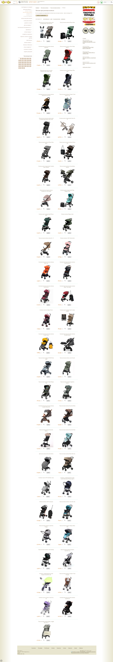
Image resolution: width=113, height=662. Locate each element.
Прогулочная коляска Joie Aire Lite (67, 501)
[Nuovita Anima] (46, 470)
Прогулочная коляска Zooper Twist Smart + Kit (67, 95)
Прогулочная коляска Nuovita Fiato (67, 429)
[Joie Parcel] (67, 614)
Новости (70, 648)
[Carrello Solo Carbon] (46, 183)
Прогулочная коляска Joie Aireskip (46, 549)
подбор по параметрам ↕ (42, 15)
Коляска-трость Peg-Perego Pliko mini (67, 71)
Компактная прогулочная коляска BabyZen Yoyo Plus (46, 95)
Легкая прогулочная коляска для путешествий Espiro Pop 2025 (46, 119)
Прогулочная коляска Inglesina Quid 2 (67, 382)
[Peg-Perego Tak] (46, 399)
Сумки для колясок (28, 20)
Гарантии (59, 648)
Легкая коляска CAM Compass (46, 501)
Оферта (81, 648)
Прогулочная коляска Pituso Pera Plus (46, 143)
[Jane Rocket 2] (67, 279)
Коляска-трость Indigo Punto (46, 310)
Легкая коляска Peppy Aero (67, 214)
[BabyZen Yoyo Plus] (46, 111)
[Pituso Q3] (67, 159)
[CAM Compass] (46, 518)
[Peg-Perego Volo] (67, 207)
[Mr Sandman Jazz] (46, 494)
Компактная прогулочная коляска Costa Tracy (46, 334)
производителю (56, 19)
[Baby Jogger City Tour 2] (46, 638)
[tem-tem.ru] (6, 3)
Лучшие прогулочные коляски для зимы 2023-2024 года (89, 42)
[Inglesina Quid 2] (67, 399)
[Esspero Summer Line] (46, 590)
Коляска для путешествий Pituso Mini (46, 215)
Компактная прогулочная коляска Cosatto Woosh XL (46, 406)
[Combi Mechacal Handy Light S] (67, 494)
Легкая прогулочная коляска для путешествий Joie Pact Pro (46, 23)
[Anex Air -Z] (46, 255)
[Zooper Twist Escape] (67, 590)
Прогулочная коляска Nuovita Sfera (67, 405)
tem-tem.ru (82, 650)
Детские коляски (44, 7)
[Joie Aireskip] (46, 566)
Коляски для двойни (28, 16)
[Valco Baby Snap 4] (67, 63)
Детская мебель (27, 25)
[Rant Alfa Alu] (67, 470)
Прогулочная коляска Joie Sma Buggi (46, 526)
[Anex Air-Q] (67, 135)
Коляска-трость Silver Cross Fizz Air (46, 598)
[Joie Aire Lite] (67, 518)
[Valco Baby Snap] (46, 87)
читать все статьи (86, 67)
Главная (37, 7)
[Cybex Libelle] (67, 327)
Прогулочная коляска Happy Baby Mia (67, 526)
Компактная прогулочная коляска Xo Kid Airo (46, 286)
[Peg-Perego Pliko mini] (67, 87)
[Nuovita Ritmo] (46, 446)
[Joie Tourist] (67, 375)
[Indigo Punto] (46, 327)
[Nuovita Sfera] (67, 422)
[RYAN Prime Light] (46, 375)
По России (46, 648)
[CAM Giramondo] (67, 255)
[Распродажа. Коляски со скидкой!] (89, 25)
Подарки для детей (28, 51)
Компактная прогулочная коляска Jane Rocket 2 (67, 263)
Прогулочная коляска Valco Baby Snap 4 (67, 47)
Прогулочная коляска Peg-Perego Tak (46, 382)
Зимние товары (27, 42)
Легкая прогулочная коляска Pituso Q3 (67, 143)
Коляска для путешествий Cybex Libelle (67, 310)
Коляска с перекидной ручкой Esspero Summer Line (46, 574)
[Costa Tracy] (46, 351)
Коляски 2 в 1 (29, 13)
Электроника (29, 40)
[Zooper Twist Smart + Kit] (67, 111)
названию (63, 19)
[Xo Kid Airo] (46, 303)
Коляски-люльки (28, 10)
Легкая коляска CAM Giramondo (67, 238)
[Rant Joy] (46, 279)
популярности (46, 19)
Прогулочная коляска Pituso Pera (67, 22)
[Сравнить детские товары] (98, 2)
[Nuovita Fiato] (67, 446)
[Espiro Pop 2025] (46, 135)
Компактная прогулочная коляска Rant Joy (46, 263)
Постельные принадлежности (24, 27)
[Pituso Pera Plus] (46, 159)
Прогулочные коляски (55, 7)
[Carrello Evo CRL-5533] (46, 207)
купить (48, 41)
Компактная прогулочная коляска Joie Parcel (67, 598)
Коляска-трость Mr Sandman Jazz (46, 477)
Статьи (64, 648)
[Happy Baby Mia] (67, 542)
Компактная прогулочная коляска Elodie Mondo (67, 334)
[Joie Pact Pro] (46, 39)
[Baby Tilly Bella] (67, 303)
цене (51, 19)
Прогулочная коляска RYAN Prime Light (46, 358)
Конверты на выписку (27, 34)
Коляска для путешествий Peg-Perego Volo (67, 191)
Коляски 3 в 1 (29, 14)
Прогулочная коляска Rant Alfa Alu (67, 453)
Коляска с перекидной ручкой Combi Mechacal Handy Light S (67, 478)
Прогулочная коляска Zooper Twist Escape (67, 574)
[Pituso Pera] (67, 39)
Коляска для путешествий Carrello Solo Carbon (46, 167)
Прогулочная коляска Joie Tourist (67, 357)
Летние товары (27, 32)
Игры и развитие (27, 47)
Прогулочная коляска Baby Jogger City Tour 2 (46, 622)
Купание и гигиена (28, 49)
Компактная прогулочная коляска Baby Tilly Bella (67, 286)
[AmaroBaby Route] (67, 183)
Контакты (34, 648)
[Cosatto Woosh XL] (46, 422)
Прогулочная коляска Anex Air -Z (46, 238)
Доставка (40, 648)
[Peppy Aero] (67, 231)
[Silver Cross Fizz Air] (46, 614)
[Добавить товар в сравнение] (43, 41)
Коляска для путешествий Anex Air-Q (67, 119)
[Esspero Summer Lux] (67, 566)
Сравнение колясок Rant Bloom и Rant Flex (88, 48)
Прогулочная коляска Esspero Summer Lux (67, 550)
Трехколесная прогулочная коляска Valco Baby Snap (46, 71)
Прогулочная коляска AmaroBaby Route (67, 167)
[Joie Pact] (46, 63)
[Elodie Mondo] (67, 351)
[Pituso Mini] (46, 231)
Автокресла (28, 29)
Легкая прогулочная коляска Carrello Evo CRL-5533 (46, 191)
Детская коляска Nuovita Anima (46, 453)
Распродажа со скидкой (27, 7)
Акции (75, 648)
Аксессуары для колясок (26, 18)
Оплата (53, 648)
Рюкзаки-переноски (27, 44)
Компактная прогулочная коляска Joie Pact (46, 47)
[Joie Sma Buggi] (46, 542)
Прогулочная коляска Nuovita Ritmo (46, 430)
